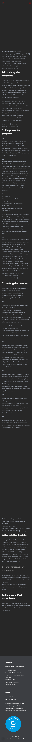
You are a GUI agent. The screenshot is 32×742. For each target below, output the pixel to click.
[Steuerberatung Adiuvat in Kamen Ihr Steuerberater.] (2, 3)
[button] (29, 3)
